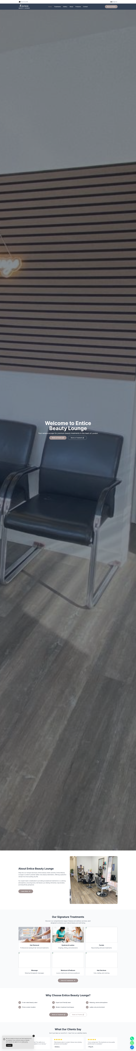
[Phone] (132, 1038)
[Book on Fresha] (132, 1047)
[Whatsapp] (132, 1043)
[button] (111, 6)
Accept (9, 1045)
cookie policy (24, 1042)
